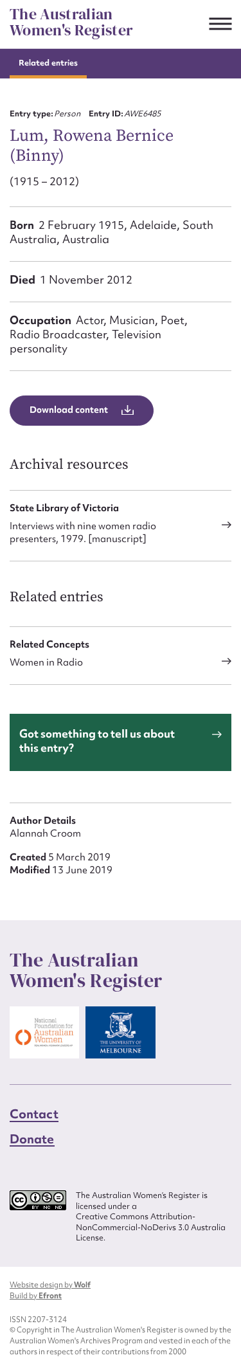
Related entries (48, 62)
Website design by (50, 1285)
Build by (36, 1296)
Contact (34, 1113)
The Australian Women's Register (71, 22)
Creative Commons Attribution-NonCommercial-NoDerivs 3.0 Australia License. (151, 1227)
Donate (32, 1138)
